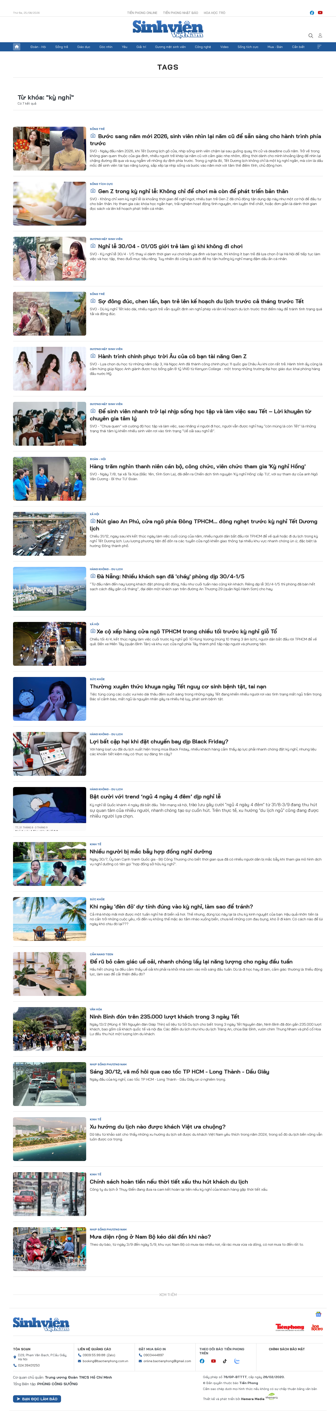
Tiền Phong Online (142, 13)
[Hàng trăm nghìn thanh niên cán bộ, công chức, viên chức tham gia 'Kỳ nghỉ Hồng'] (49, 479)
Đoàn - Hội (38, 47)
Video (224, 47)
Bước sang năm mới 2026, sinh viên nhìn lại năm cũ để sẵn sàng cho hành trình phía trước (205, 140)
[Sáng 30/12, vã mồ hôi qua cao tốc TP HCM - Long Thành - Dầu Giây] (49, 1084)
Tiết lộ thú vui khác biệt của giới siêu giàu (145, 1291)
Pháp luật (98, 1394)
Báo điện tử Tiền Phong (168, 29)
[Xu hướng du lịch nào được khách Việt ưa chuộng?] (49, 1139)
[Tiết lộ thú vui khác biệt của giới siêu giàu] (49, 1304)
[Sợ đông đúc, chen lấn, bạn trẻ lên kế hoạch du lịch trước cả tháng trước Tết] (49, 314)
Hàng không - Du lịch (106, 569)
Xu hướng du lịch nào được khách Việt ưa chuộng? (158, 1126)
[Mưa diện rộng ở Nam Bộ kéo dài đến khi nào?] (49, 1249)
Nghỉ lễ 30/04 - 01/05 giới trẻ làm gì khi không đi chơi (170, 246)
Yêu (124, 47)
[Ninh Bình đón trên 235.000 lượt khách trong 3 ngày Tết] (49, 1029)
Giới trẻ (96, 1339)
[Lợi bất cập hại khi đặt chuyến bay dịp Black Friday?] (49, 754)
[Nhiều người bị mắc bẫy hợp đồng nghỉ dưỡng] (49, 864)
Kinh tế (95, 844)
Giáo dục (83, 47)
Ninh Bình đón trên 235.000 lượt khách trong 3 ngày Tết (164, 1016)
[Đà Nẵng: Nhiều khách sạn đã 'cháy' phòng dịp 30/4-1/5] (49, 589)
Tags (168, 66)
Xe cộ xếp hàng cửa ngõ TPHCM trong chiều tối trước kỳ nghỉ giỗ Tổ (187, 631)
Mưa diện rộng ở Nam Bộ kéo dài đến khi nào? (150, 1236)
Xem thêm (319, 46)
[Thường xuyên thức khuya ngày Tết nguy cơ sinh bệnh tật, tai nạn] (49, 699)
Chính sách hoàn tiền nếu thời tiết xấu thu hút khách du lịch (169, 1181)
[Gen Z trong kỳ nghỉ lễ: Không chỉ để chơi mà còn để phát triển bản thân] (49, 204)
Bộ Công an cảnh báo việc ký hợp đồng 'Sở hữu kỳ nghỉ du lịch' (173, 1401)
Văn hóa (96, 1009)
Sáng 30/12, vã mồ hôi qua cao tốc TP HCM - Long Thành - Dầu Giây (179, 1071)
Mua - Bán (275, 47)
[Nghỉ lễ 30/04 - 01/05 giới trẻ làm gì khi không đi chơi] (49, 259)
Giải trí (141, 47)
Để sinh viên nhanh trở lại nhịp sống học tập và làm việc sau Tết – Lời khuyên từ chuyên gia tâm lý (200, 415)
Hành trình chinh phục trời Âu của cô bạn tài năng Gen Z (172, 356)
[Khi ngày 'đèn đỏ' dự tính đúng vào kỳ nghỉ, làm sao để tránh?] (49, 919)
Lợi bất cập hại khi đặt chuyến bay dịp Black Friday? (159, 741)
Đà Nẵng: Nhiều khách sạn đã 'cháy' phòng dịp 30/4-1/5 (170, 576)
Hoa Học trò (214, 13)
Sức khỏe (97, 679)
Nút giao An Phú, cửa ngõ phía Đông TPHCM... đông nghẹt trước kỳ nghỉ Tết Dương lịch (203, 525)
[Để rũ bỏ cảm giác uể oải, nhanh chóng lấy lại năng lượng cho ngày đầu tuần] (49, 974)
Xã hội (94, 514)
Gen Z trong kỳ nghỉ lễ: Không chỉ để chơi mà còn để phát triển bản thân (192, 191)
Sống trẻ (61, 47)
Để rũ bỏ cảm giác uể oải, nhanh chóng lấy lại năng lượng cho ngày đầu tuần (191, 961)
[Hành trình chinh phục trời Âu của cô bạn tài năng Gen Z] (49, 369)
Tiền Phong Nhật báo (180, 13)
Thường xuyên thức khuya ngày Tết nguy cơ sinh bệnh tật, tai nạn (178, 686)
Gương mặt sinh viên (170, 47)
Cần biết (298, 47)
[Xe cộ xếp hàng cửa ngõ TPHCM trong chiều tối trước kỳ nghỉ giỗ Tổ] (49, 644)
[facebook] (312, 12)
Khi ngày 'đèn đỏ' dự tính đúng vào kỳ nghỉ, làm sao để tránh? (171, 906)
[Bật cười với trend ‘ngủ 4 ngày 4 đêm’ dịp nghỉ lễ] (49, 809)
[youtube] (320, 12)
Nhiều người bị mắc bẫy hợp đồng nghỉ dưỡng (151, 851)
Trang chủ (16, 46)
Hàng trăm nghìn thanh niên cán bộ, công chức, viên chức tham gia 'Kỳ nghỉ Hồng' (198, 466)
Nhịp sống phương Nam (108, 1064)
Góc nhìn (105, 47)
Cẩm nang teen (101, 954)
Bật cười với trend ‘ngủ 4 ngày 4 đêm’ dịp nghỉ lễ (155, 796)
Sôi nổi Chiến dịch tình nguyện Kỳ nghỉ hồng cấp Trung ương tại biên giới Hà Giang (206, 1346)
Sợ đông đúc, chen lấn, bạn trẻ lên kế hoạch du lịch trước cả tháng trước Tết (200, 301)
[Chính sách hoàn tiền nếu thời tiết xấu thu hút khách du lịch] (49, 1194)
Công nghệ (203, 47)
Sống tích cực (248, 47)
